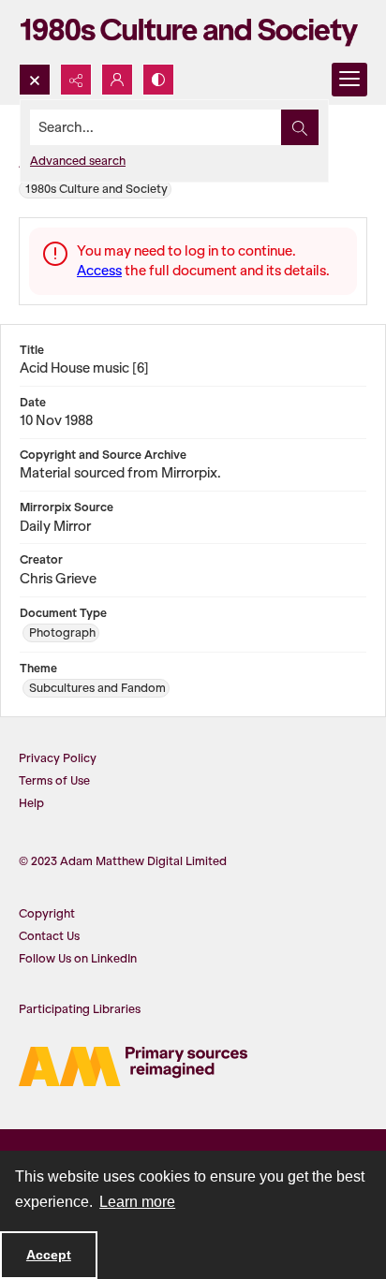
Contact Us (49, 936)
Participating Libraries (80, 1009)
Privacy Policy (57, 758)
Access (99, 270)
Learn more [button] (137, 1202)
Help (31, 803)
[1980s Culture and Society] (193, 31)
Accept (48, 1254)
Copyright (47, 913)
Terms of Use (54, 780)
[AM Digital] (133, 1066)
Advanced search (78, 161)
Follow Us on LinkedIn (78, 958)
